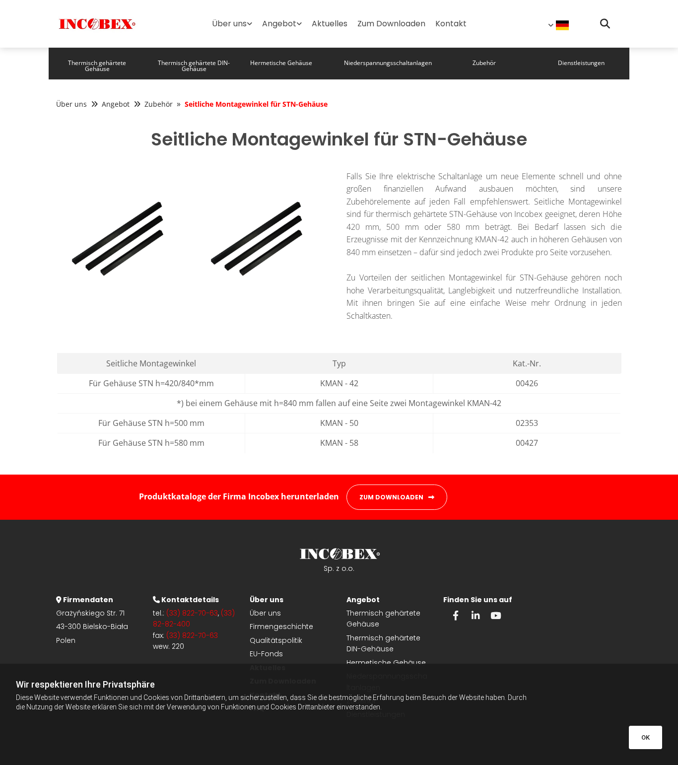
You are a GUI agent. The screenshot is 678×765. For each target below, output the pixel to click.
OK (645, 737)
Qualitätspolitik (276, 640)
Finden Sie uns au (476, 600)
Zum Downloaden (391, 23)
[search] (605, 23)
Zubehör (158, 104)
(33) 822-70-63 (192, 613)
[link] (232, 23)
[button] (97, 63)
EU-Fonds (266, 654)
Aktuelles (329, 23)
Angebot (279, 23)
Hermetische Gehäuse (386, 663)
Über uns (229, 23)
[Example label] (475, 615)
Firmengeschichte (281, 626)
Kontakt (451, 23)
